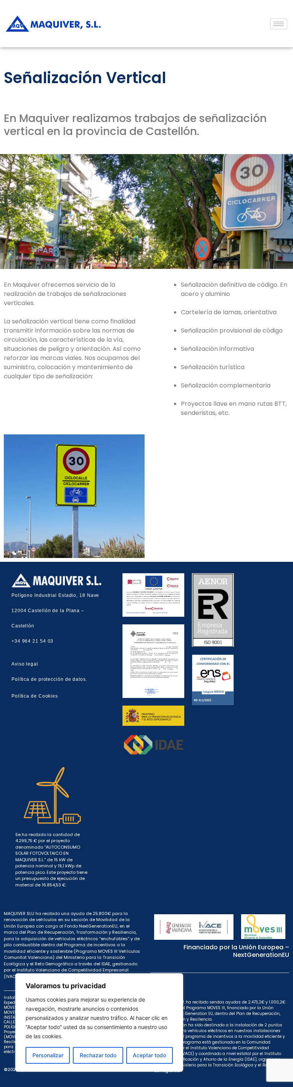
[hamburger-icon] (278, 23)
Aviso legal (24, 664)
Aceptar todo (149, 1055)
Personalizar (47, 1055)
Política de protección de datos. (49, 679)
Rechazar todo (98, 1055)
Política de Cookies (34, 696)
